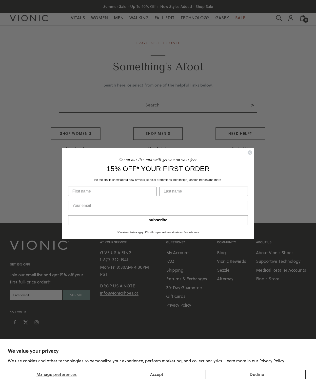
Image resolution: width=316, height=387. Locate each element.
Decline (257, 374)
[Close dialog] (249, 152)
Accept (156, 374)
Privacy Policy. (272, 361)
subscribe (158, 220)
